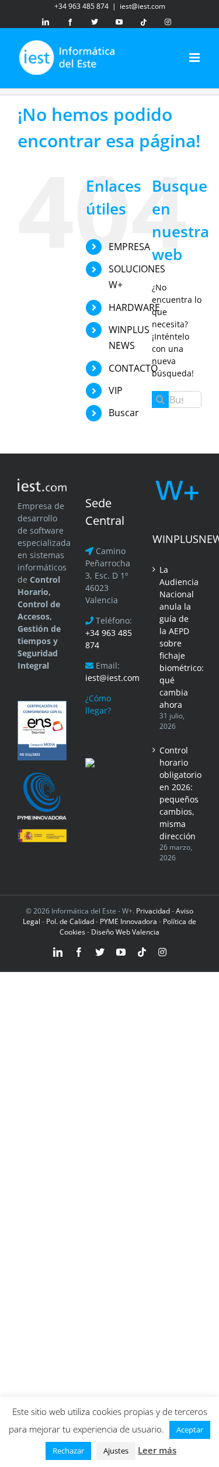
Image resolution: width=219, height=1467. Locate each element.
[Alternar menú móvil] (195, 57)
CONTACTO (133, 368)
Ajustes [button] (115, 1450)
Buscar (124, 412)
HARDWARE (134, 307)
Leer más (157, 1450)
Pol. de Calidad (70, 921)
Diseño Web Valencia (125, 932)
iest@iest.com (142, 6)
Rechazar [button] (68, 1450)
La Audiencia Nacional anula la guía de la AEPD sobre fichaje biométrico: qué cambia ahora (177, 637)
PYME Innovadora (129, 921)
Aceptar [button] (189, 1429)
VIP (116, 390)
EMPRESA (129, 246)
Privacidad (152, 911)
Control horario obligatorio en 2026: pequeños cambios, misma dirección (177, 793)
